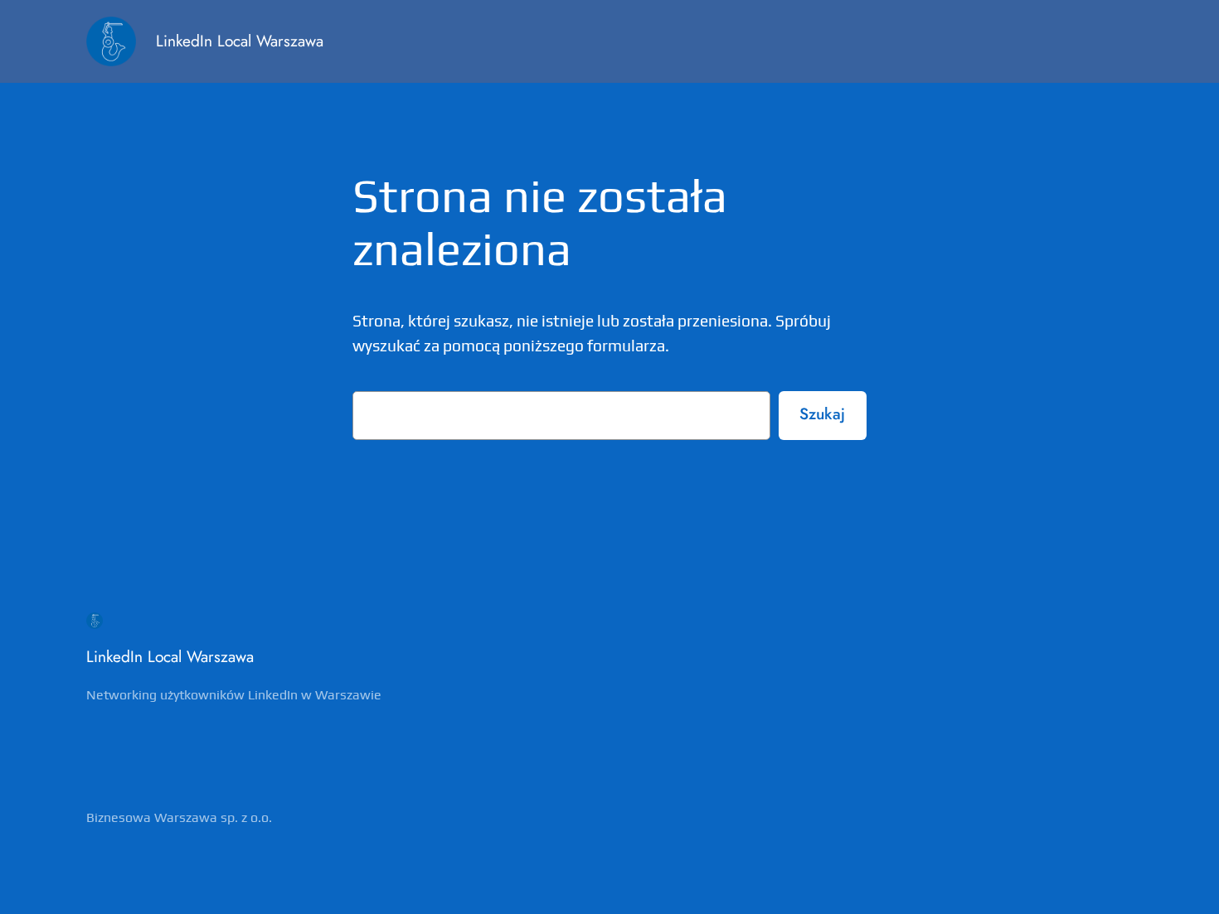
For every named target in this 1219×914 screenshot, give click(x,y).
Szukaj (822, 413)
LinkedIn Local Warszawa (239, 40)
